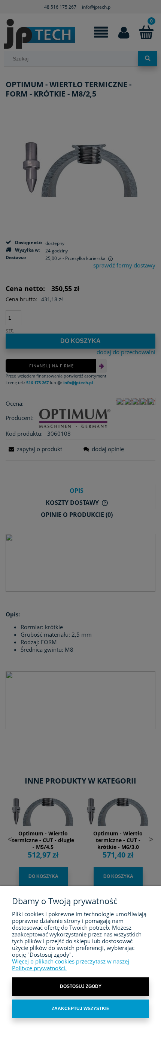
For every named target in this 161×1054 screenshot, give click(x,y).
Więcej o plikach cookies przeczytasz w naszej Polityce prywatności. (70, 964)
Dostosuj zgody (80, 986)
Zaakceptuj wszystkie (80, 1008)
